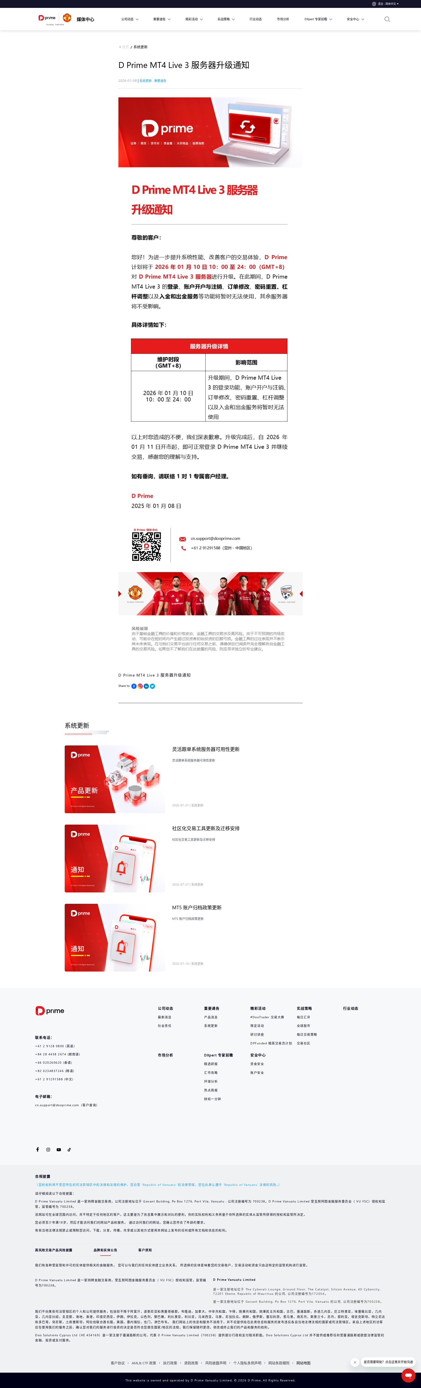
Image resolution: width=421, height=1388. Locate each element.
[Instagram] (140, 686)
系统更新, (146, 81)
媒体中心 (85, 19)
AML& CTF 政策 (144, 1363)
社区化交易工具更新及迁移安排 (206, 828)
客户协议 (118, 1363)
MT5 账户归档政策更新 (197, 907)
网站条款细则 (278, 1363)
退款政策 (191, 1363)
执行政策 (170, 1363)
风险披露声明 (215, 1363)
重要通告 (160, 81)
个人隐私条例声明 (247, 1363)
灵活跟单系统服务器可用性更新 (206, 749)
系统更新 (141, 47)
